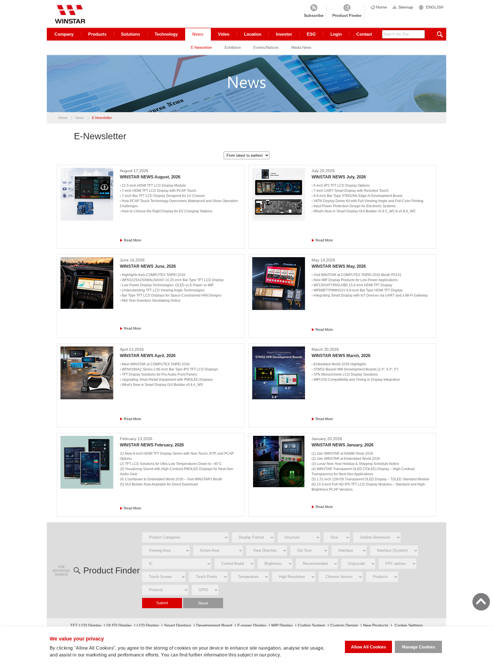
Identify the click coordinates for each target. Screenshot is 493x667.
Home (381, 7)
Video (223, 34)
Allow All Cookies (368, 646)
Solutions (130, 34)
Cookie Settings (409, 625)
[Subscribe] (314, 11)
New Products (375, 625)
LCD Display (148, 625)
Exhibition (233, 47)
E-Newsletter (201, 47)
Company (64, 34)
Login (336, 34)
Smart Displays (177, 625)
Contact (364, 34)
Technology (166, 34)
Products (97, 34)
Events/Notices (266, 47)
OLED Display (119, 625)
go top (481, 602)
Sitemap (405, 7)
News (197, 34)
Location (252, 34)
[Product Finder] (346, 11)
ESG (311, 34)
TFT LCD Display (85, 625)
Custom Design (344, 625)
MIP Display (282, 625)
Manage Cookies (418, 646)
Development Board (214, 625)
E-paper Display (251, 625)
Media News (301, 47)
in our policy (267, 654)
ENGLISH (434, 7)
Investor (284, 34)
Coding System (311, 625)
